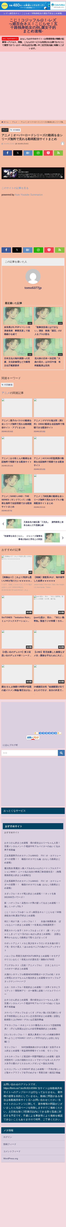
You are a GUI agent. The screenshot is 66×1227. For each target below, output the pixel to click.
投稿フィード (9, 1144)
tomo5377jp (33, 287)
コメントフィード (12, 1151)
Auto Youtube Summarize (29, 194)
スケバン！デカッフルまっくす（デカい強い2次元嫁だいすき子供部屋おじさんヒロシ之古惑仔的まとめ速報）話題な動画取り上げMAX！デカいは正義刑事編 (32, 1016)
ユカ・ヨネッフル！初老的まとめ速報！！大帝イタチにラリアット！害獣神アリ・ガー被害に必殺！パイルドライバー (32, 990)
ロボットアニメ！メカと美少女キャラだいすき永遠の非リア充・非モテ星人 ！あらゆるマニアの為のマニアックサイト (32, 946)
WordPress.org (10, 1158)
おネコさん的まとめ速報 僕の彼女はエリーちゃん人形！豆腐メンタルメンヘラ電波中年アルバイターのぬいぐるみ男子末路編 (32, 846)
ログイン (7, 1137)
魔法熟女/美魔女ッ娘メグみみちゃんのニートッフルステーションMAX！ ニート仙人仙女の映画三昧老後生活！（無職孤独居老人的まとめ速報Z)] (32, 871)
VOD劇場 (16, 130)
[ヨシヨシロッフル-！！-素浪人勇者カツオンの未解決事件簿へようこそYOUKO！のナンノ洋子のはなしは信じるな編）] (32, 1038)
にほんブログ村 (10, 745)
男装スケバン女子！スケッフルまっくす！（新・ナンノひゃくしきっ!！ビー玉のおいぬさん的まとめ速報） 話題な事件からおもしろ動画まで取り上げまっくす (32, 934)
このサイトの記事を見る (15, 188)
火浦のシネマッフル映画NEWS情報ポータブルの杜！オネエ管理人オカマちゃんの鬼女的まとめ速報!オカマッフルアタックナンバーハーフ (32, 977)
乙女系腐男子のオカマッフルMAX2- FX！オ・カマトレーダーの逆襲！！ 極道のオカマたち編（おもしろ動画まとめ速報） (32, 859)
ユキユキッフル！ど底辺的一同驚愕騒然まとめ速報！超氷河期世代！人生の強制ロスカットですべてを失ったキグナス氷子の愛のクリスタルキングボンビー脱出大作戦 (32, 1060)
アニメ (5, 130)
